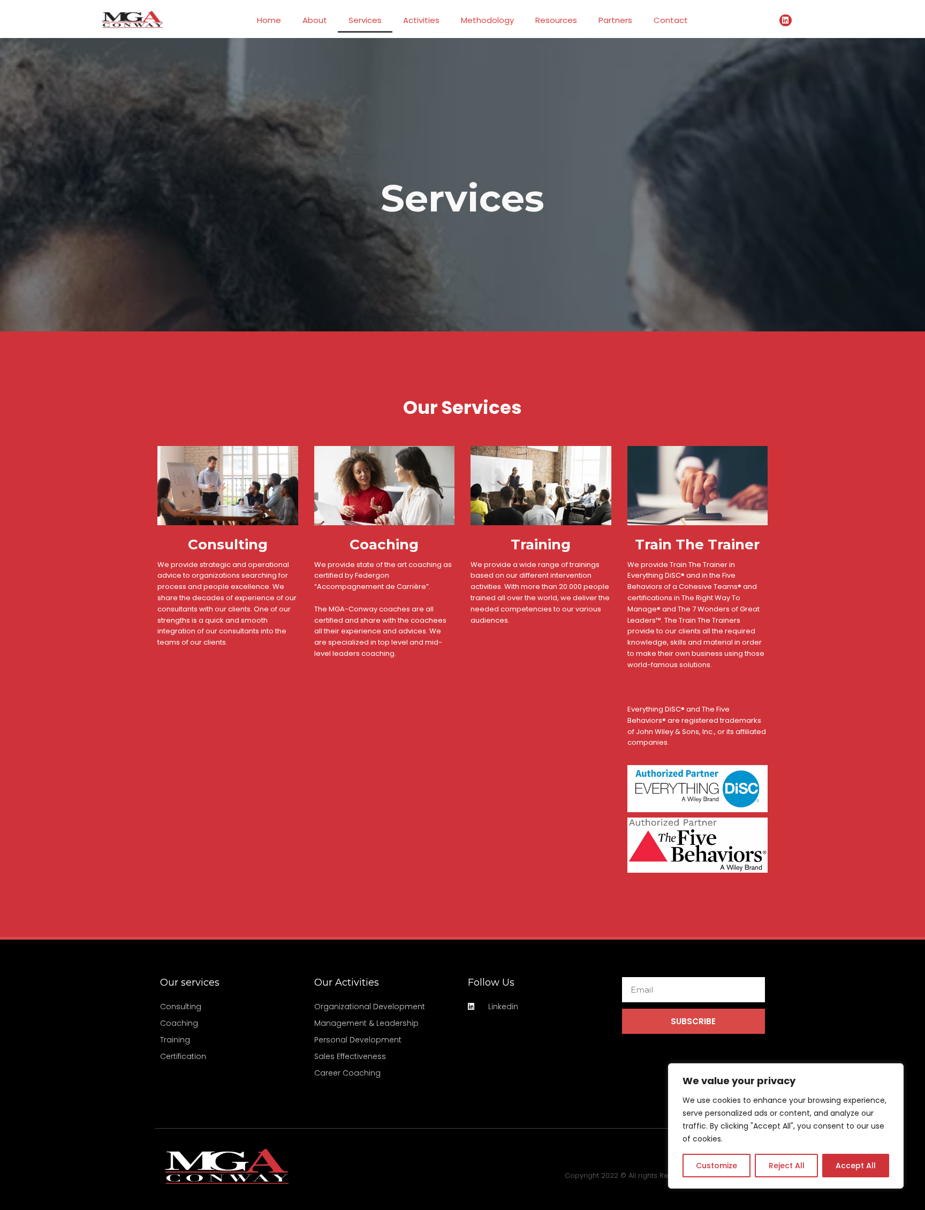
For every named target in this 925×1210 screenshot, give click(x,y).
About (314, 20)
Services (365, 20)
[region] (786, 1126)
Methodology (487, 20)
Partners (615, 20)
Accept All (856, 1165)
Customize (716, 1165)
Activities (421, 20)
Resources (556, 20)
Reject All (787, 1165)
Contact (671, 20)
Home (269, 20)
